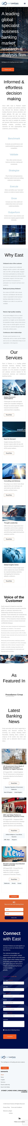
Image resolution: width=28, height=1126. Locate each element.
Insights (3, 1079)
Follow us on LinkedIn (19, 1121)
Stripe (8, 839)
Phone (7, 1006)
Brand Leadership (5, 1084)
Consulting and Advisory (12, 481)
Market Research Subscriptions (9, 397)
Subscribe (14, 976)
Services (3, 1082)
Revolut (13, 883)
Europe (19, 883)
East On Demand (10, 439)
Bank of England (8, 792)
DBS (5, 839)
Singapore (14, 839)
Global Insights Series (11, 565)
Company (7, 1013)
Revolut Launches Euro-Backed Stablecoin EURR (14, 864)
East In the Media (5, 1087)
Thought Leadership (11, 523)
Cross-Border (19, 834)
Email (6, 993)
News (2, 1077)
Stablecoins (14, 789)
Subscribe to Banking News (12, 1030)
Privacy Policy (6, 1107)
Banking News (6, 976)
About (2, 1074)
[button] (24, 3)
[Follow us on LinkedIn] (20, 1118)
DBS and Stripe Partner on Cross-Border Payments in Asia (13, 815)
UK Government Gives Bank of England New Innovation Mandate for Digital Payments (13, 767)
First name (8, 980)
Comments (5, 1019)
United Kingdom (18, 792)
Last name (5, 986)
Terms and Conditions (16, 1107)
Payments (7, 787)
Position (5, 999)
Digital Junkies (11, 1112)
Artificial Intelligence (10, 834)
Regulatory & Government (16, 787)
